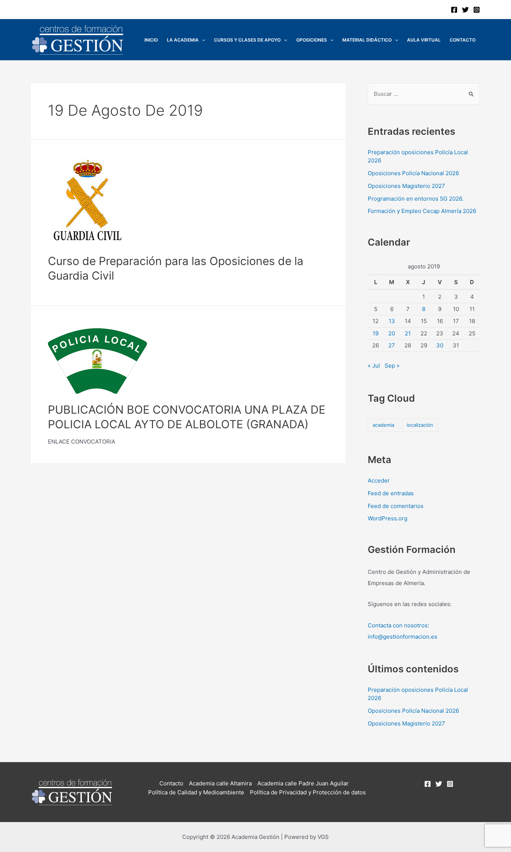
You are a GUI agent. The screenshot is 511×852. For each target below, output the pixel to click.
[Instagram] (476, 9)
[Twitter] (465, 9)
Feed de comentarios (395, 505)
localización (420, 425)
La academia (183, 40)
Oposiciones (311, 40)
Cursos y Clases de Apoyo (247, 40)
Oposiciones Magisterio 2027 (406, 185)
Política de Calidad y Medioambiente (196, 792)
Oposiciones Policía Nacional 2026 (413, 173)
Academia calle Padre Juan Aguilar (303, 783)
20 (391, 333)
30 (439, 345)
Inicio (151, 40)
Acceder (379, 480)
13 (392, 321)
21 (408, 333)
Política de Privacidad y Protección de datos (308, 792)
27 (391, 345)
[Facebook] (454, 9)
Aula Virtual (424, 40)
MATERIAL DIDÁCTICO (367, 40)
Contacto (462, 40)
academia (383, 425)
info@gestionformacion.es (402, 636)
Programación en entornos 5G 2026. (415, 198)
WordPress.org (387, 518)
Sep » (392, 365)
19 (376, 333)
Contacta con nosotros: (398, 625)
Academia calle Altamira (220, 783)
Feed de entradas (391, 493)
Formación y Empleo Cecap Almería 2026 (422, 210)
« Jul (374, 365)
